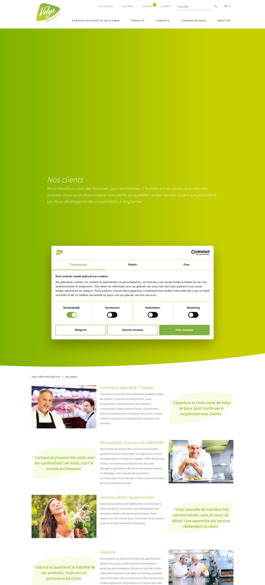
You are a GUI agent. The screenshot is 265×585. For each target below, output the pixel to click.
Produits (138, 20)
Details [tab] (132, 264)
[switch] (112, 315)
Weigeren (81, 329)
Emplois (147, 6)
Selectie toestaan (132, 329)
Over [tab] (187, 264)
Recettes (224, 20)
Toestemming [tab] (78, 264)
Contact (166, 6)
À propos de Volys (193, 20)
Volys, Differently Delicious (46, 376)
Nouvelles (128, 6)
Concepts (163, 20)
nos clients (106, 6)
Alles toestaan (184, 329)
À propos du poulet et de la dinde (96, 20)
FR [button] (226, 6)
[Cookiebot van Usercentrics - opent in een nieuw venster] (194, 252)
